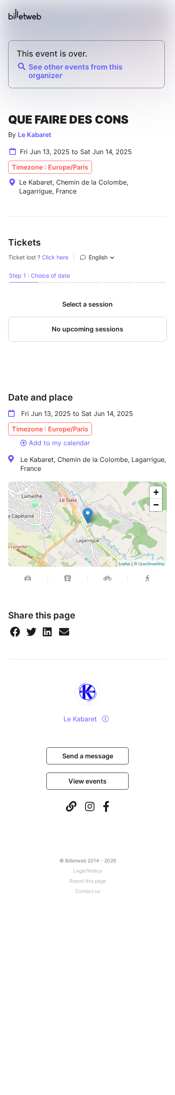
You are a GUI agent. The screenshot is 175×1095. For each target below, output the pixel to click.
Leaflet (124, 563)
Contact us (87, 891)
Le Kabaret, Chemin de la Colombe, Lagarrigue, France (93, 463)
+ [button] (156, 492)
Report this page (87, 881)
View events (87, 781)
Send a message (87, 756)
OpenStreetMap (151, 563)
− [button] (156, 505)
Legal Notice (87, 871)
